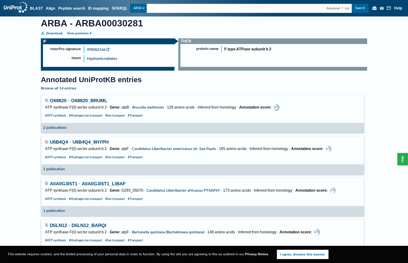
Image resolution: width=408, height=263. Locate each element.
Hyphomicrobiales (102, 59)
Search (360, 8)
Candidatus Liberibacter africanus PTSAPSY (183, 190)
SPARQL (120, 8)
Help (398, 8)
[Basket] (382, 8)
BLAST (36, 8)
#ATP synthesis (55, 115)
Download (54, 33)
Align (50, 8)
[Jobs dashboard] (374, 8)
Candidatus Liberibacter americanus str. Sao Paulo (174, 149)
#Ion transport (115, 115)
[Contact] (389, 8)
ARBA (137, 8)
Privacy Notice (256, 254)
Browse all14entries (58, 88)
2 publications (55, 127)
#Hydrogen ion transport (85, 115)
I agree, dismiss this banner (302, 254)
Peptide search (71, 8)
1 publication (54, 169)
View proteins (78, 33)
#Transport (135, 115)
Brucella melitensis (148, 107)
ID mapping (98, 8)
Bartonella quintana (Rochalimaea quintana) (168, 232)
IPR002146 (96, 50)
